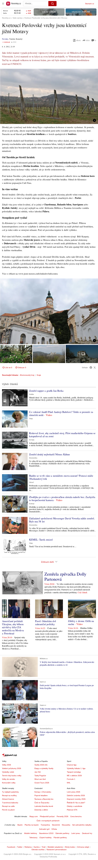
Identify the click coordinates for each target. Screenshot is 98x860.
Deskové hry (87, 833)
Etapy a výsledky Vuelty (43, 768)
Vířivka (54, 829)
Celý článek (82, 592)
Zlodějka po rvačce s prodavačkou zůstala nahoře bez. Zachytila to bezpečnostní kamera (62, 498)
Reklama (28, 847)
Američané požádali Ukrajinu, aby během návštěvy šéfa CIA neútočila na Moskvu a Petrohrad (13, 627)
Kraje (39, 375)
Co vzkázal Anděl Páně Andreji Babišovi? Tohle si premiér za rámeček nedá (61, 413)
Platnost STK (72, 810)
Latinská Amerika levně (43, 806)
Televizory (33, 837)
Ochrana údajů (83, 847)
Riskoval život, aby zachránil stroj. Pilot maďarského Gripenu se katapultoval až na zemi (62, 434)
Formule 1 (71, 779)
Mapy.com (33, 816)
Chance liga (71, 765)
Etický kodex (70, 847)
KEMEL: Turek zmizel (41, 539)
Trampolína (45, 825)
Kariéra (37, 847)
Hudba (31, 394)
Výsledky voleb (8, 772)
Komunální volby (8, 783)
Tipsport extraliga (74, 772)
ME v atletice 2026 (74, 776)
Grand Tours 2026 (41, 783)
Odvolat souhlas (38, 849)
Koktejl (31, 504)
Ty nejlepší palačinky (10, 792)
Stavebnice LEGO (46, 833)
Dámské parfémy (62, 833)
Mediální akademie (55, 847)
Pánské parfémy (60, 837)
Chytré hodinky (45, 837)
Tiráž (44, 847)
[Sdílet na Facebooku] (91, 367)
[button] (49, 96)
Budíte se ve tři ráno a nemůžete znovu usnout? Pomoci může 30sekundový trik (61, 477)
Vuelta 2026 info (40, 765)
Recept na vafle (8, 806)
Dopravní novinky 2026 (76, 799)
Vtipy (31, 419)
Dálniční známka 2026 (76, 795)
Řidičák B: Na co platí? (76, 803)
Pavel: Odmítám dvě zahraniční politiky (45, 622)
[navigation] (3, 4)
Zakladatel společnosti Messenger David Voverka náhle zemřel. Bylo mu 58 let (62, 520)
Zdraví (31, 482)
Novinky (5, 39)
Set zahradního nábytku (81, 825)
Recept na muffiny (9, 795)
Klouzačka (66, 825)
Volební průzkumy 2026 (11, 768)
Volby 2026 (6, 765)
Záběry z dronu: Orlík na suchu (81, 622)
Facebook (11, 847)
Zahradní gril (44, 829)
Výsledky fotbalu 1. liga (76, 768)
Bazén (20, 825)
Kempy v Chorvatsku (42, 792)
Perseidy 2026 (62, 816)
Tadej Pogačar (40, 776)
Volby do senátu (8, 779)
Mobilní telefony (30, 833)
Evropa (31, 440)
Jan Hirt (37, 772)
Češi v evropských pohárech (48, 821)
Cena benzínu (76, 816)
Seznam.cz (89, 4)
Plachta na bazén (32, 825)
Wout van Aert (40, 779)
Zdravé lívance (8, 799)
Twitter (19, 847)
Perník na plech (8, 810)
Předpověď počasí (47, 816)
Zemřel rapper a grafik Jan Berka (46, 390)
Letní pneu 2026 (73, 792)
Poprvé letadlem (41, 795)
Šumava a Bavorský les (43, 799)
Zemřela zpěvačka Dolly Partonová (65, 576)
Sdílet (87, 40)
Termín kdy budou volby (11, 776)
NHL (68, 783)
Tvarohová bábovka (10, 803)
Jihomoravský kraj (27, 375)
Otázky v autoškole (74, 806)
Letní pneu (75, 833)
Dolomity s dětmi (41, 810)
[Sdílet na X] (94, 367)
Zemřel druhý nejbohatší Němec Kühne (49, 454)
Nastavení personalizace (56, 849)
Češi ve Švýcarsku (41, 803)
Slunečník (56, 825)
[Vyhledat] (52, 3)
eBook (78, 40)
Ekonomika (33, 458)
